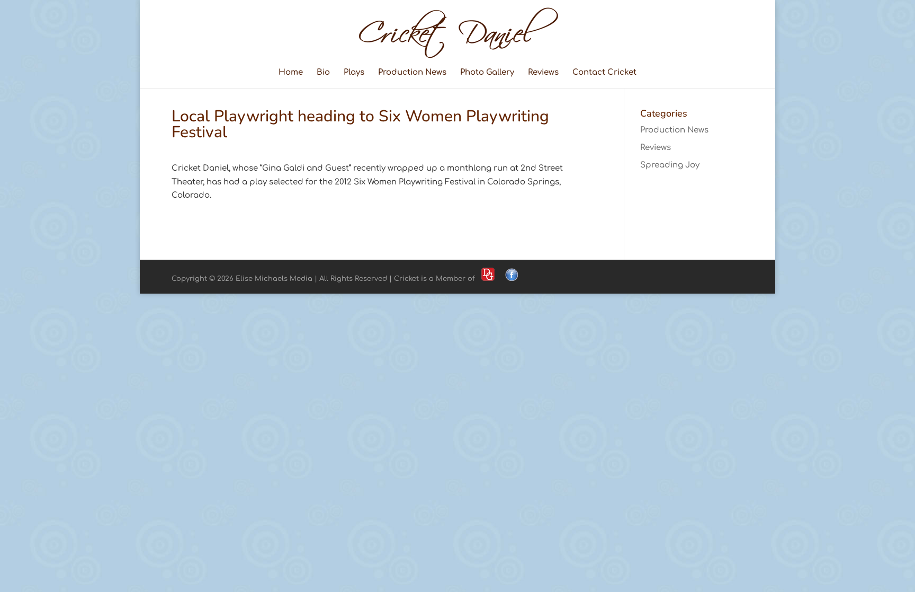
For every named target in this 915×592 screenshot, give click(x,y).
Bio (323, 73)
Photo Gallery (487, 73)
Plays (354, 73)
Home (291, 73)
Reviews (543, 73)
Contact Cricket (604, 73)
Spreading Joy (669, 165)
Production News (412, 73)
